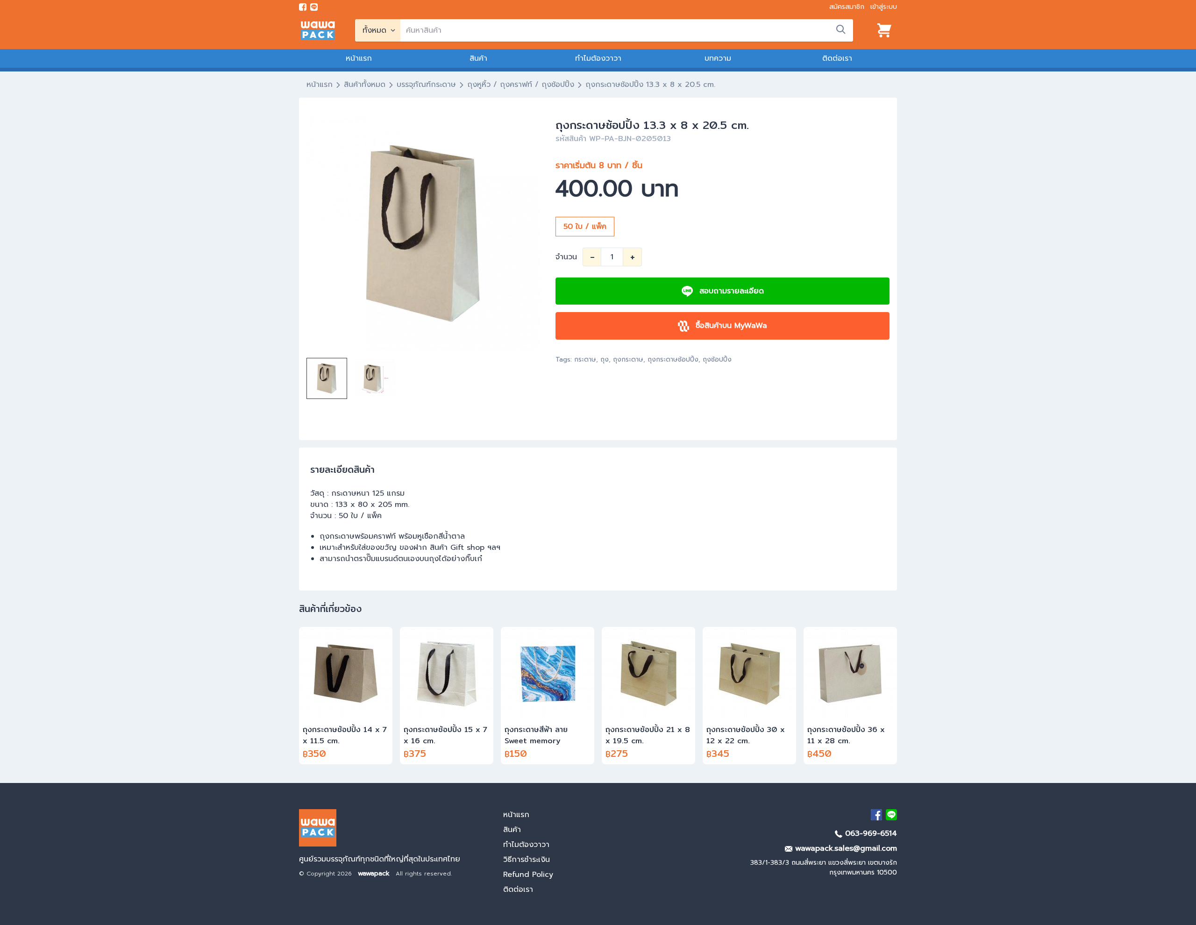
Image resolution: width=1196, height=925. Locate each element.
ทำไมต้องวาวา (598, 58)
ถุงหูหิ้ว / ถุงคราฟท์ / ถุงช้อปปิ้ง (520, 84)
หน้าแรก (359, 58)
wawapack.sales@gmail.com (844, 848)
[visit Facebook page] (302, 7)
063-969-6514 (869, 833)
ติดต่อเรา (837, 58)
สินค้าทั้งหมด (364, 84)
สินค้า (478, 58)
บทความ (718, 58)
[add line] (314, 7)
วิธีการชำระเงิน (526, 859)
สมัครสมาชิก (846, 7)
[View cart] (884, 30)
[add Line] (891, 814)
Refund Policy (528, 874)
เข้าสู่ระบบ (883, 7)
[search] (841, 29)
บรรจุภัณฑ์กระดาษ (426, 84)
